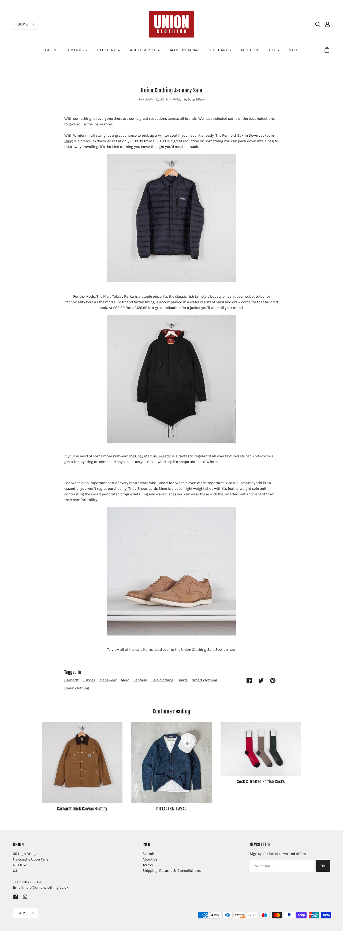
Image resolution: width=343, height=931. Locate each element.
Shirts (183, 680)
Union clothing (76, 688)
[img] (318, 24)
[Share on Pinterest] (273, 680)
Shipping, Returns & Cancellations (172, 870)
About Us (150, 859)
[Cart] (327, 50)
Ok (323, 865)
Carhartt (71, 680)
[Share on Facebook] (249, 680)
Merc (125, 680)
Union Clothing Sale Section (204, 649)
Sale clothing (162, 680)
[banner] (171, 23)
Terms (148, 865)
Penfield (140, 680)
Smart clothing (204, 680)
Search (148, 853)
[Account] (327, 24)
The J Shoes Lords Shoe (147, 488)
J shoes (89, 680)
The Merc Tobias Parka (115, 296)
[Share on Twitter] (261, 680)
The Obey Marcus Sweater (149, 456)
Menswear (108, 680)
